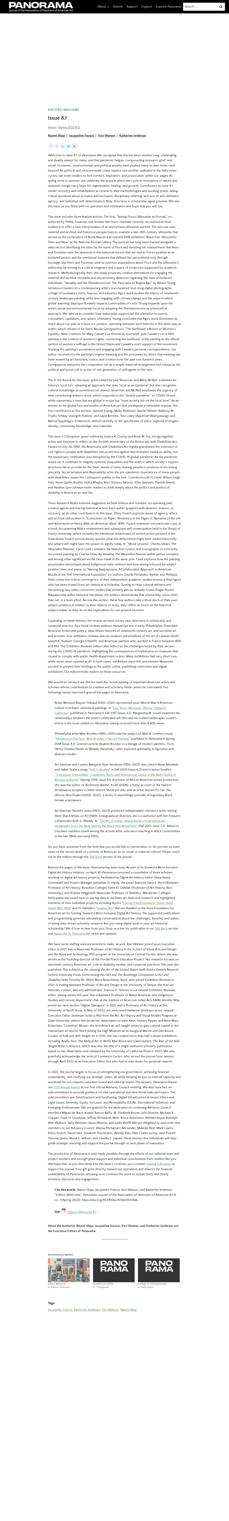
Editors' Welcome (64, 110)
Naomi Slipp (56, 135)
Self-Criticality (99, 769)
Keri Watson (106, 135)
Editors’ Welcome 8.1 (82, 1211)
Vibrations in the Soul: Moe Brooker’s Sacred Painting (92, 739)
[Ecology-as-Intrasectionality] (159, 1270)
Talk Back (95, 857)
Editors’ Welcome (57, 1284)
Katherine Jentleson (132, 135)
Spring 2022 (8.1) (69, 127)
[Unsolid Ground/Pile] (114, 1270)
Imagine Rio (105, 908)
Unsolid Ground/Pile (103, 1284)
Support (132, 6)
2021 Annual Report (66, 1087)
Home (52, 127)
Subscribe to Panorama (69, 934)
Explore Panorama (168, 6)
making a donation (158, 1164)
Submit (118, 6)
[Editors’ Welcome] (69, 1270)
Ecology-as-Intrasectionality (152, 1284)
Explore (146, 6)
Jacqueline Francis (81, 135)
